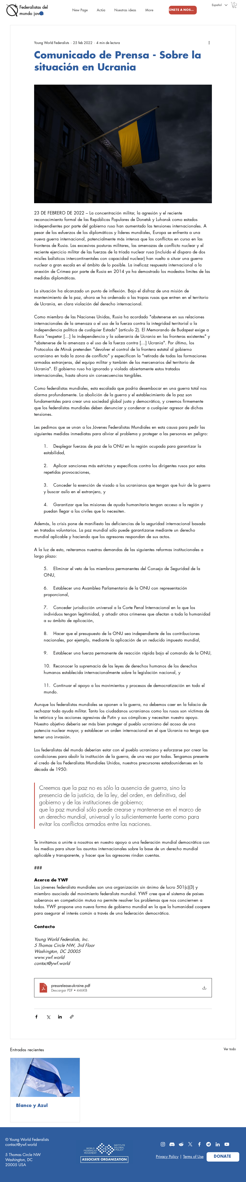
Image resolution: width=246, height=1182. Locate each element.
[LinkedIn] (218, 1144)
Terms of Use (193, 1156)
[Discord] (172, 1144)
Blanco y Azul (32, 1105)
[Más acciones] (209, 42)
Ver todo (230, 1049)
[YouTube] (227, 1144)
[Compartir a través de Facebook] (36, 1016)
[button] (234, 5)
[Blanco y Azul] (45, 1077)
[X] (190, 1144)
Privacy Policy (167, 1156)
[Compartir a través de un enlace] (71, 1016)
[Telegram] (208, 1144)
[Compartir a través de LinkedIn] (60, 1016)
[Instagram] (163, 1144)
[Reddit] (181, 1144)
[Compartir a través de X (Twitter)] (48, 1016)
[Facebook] (199, 1144)
